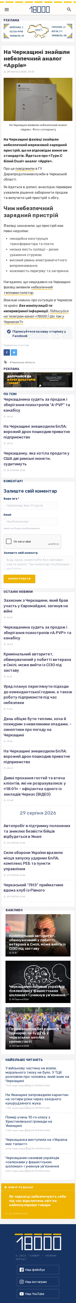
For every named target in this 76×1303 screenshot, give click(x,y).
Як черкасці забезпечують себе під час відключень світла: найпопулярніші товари (37, 1200)
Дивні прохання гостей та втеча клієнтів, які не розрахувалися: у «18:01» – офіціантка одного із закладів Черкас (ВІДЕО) (35, 786)
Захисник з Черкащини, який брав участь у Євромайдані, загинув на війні (36, 606)
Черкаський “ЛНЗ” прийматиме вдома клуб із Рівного (33, 888)
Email (7, 514)
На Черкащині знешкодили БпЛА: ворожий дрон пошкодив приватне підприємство (37, 432)
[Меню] (6, 9)
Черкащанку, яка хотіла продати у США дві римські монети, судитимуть (36, 458)
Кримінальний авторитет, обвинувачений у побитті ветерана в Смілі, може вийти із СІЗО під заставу (37, 662)
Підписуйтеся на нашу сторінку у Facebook (39, 334)
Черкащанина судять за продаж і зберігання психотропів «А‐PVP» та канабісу (37, 632)
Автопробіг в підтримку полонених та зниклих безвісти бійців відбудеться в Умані (37, 831)
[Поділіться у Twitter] (14, 352)
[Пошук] (68, 9)
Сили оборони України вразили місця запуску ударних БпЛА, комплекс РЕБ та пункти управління (33, 860)
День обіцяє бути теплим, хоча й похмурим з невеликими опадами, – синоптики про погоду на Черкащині (38, 727)
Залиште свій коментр (21, 552)
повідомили (25, 169)
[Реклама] (38, 31)
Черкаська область (23, 362)
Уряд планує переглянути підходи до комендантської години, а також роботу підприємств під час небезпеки (38, 694)
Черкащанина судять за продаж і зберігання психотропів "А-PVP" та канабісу (37, 404)
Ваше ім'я (11, 498)
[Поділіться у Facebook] (7, 352)
